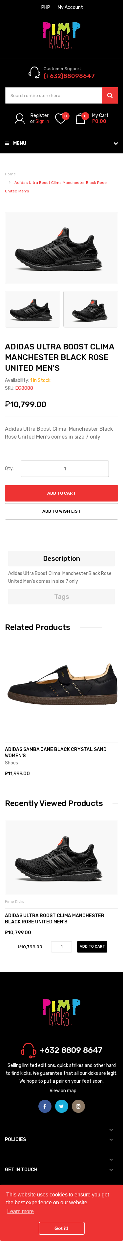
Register (40, 115)
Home (10, 174)
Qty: (9, 468)
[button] (11, 696)
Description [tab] (61, 558)
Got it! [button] (61, 1228)
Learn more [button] (20, 1211)
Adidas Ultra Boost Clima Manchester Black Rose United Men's (54, 919)
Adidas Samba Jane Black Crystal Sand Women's (56, 752)
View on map (63, 1090)
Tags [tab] (61, 597)
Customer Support (62, 69)
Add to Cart (61, 493)
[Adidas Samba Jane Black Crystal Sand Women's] (61, 686)
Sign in (42, 121)
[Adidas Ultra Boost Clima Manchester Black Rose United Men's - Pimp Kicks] (32, 308)
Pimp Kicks (14, 901)
